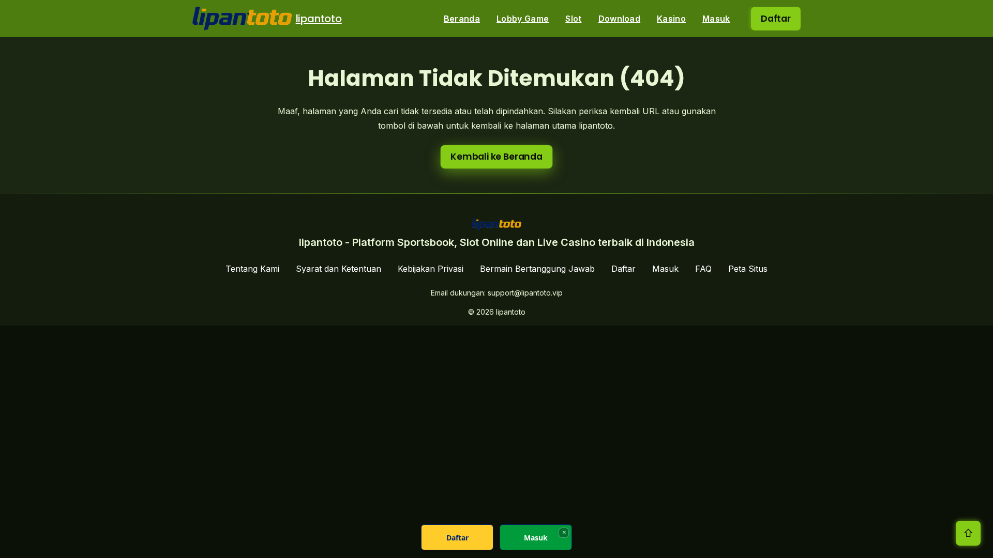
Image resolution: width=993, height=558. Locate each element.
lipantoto (319, 18)
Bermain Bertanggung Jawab (537, 269)
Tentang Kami (252, 269)
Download (619, 18)
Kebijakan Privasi (430, 269)
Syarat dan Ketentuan (338, 269)
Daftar (776, 18)
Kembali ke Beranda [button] (496, 156)
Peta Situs (748, 269)
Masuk (716, 18)
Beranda (462, 18)
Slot (573, 18)
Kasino (671, 18)
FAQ (703, 269)
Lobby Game (522, 18)
